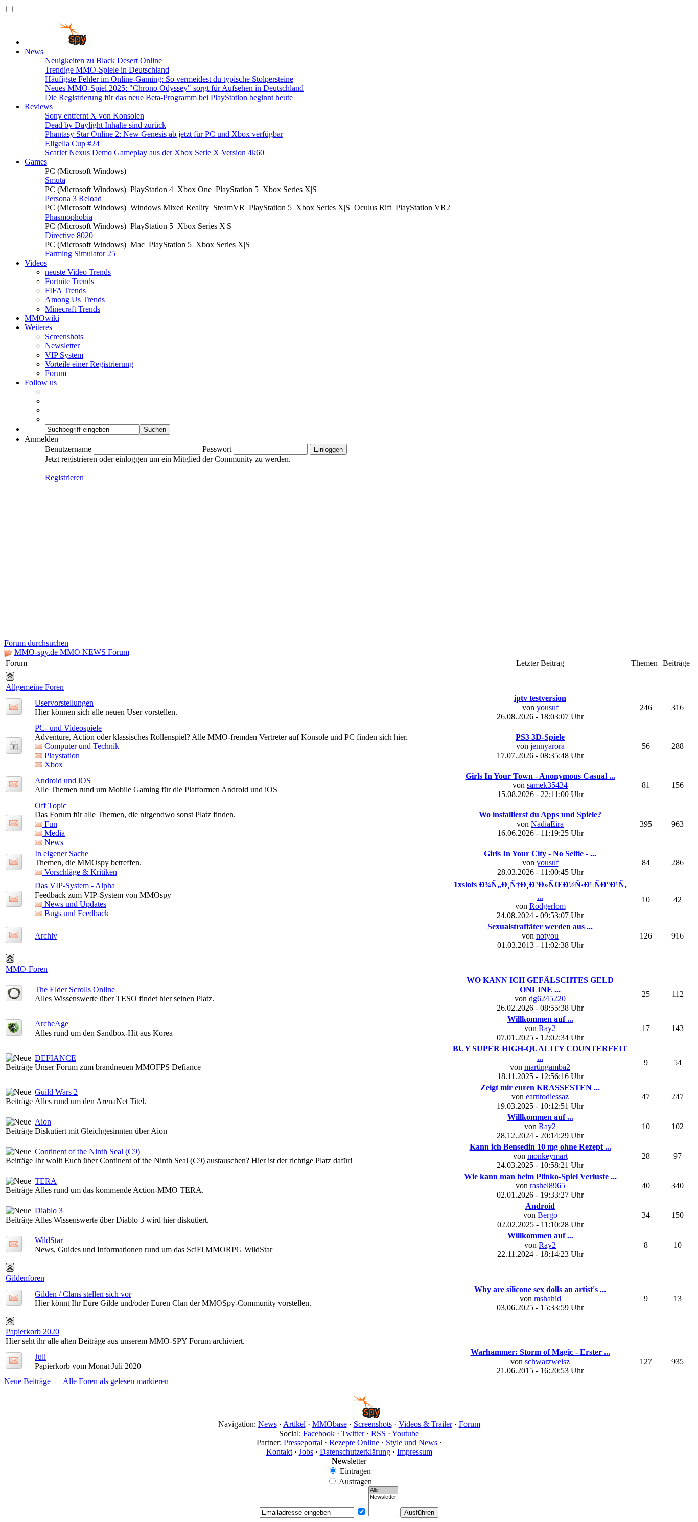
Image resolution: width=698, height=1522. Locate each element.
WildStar (49, 1240)
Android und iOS (63, 780)
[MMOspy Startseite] (55, 42)
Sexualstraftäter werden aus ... (540, 926)
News (34, 51)
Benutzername (68, 448)
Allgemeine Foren (35, 687)
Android (540, 1206)
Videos (36, 263)
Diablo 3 (49, 1210)
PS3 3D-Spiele (540, 737)
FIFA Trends (65, 290)
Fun (49, 823)
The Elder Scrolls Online (75, 989)
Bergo (547, 1215)
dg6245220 (547, 998)
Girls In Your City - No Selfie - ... (540, 853)
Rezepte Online (354, 1442)
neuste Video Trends (78, 272)
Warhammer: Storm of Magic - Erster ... (540, 1352)
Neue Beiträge (27, 1381)
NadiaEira (547, 823)
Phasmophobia (68, 217)
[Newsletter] (383, 1497)
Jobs (306, 1451)
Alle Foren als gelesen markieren (116, 1381)
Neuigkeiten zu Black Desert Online (103, 60)
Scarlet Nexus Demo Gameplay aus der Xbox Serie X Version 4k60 (154, 152)
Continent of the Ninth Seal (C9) (87, 1151)
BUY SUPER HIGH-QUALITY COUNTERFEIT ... (540, 1053)
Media (53, 833)
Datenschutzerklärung (355, 1451)
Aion (43, 1121)
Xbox (52, 764)
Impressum (414, 1451)
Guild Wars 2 (56, 1092)
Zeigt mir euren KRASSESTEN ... (540, 1087)
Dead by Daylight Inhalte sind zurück (105, 125)
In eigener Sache (61, 853)
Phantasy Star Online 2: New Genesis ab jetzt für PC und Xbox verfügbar (164, 134)
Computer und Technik (80, 746)
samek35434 (547, 785)
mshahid (547, 1298)
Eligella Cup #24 (72, 143)
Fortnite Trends (69, 281)
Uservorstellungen (64, 702)
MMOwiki (42, 318)
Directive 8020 (69, 235)
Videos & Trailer (425, 1424)
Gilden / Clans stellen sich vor (83, 1294)
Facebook (319, 1433)
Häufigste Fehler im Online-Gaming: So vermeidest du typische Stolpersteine (169, 79)
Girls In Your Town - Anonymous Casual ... (540, 775)
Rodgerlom (547, 906)
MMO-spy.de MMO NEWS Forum (71, 652)
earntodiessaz (547, 1096)
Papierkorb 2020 (32, 1331)
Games (36, 161)
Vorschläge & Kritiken (79, 872)
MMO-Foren (27, 969)
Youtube (405, 1433)
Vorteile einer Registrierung (89, 364)
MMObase (329, 1424)
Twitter (352, 1433)
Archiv (46, 935)
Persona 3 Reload (73, 198)
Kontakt (279, 1451)
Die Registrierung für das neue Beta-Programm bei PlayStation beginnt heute (169, 97)
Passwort (216, 448)
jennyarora (547, 746)
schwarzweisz (547, 1361)
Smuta (55, 180)
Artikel (294, 1424)
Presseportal (303, 1442)
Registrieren (64, 477)
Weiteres (38, 327)
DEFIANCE (55, 1057)
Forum (55, 373)
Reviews (39, 106)
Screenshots (64, 336)
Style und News (411, 1442)
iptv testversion (540, 698)
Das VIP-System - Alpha (75, 885)
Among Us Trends (75, 299)
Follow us (41, 382)
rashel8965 (547, 1185)
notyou (547, 935)
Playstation (61, 755)
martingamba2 (547, 1067)
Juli (40, 1356)
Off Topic (50, 805)
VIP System (64, 354)
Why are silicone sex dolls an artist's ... (540, 1289)
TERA (46, 1181)
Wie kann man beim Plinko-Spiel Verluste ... (540, 1176)
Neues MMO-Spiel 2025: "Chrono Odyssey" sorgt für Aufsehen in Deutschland (174, 88)
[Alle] (383, 1490)
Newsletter (62, 345)
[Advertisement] (349, 562)
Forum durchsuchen (36, 643)
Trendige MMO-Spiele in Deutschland (107, 69)
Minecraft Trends (72, 309)
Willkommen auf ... (540, 1019)
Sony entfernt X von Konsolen (94, 115)
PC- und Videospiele (68, 727)
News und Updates (74, 904)
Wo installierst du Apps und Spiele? (540, 814)
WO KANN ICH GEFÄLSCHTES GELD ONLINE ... (540, 985)
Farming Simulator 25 (80, 253)
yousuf (548, 707)
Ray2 (547, 1028)
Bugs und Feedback (75, 913)
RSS (378, 1433)
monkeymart (547, 1156)
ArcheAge (51, 1023)
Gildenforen (25, 1278)
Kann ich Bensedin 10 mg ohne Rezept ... (540, 1146)
